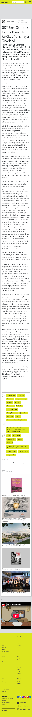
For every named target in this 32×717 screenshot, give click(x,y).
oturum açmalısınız (23, 463)
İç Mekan (19, 659)
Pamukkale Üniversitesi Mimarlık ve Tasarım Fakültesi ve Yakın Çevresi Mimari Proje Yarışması (16, 429)
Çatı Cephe (4, 683)
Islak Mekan (4, 687)
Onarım (18, 669)
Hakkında (4, 700)
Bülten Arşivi (4, 710)
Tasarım (3, 649)
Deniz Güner (19, 406)
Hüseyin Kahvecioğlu (21, 399)
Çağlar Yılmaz (23, 413)
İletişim (3, 706)
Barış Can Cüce (22, 420)
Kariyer (19, 683)
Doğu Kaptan (10, 406)
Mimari (18, 665)
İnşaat (3, 643)
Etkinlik (19, 637)
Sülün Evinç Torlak (23, 451)
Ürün (3, 678)
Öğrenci (3, 661)
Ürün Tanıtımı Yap (25, 709)
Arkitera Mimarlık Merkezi (7, 698)
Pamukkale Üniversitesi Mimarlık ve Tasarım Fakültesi (16, 447)
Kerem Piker (21, 395)
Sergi (18, 643)
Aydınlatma (4, 681)
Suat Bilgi (18, 416)
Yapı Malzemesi (5, 651)
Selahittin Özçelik (11, 451)
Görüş (18, 681)
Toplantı (19, 645)
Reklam (3, 704)
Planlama (19, 673)
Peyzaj (18, 671)
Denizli (8, 435)
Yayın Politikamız (6, 702)
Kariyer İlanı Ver (24, 706)
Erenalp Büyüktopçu (12, 413)
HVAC (3, 685)
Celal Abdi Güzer (11, 395)
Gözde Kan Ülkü (11, 439)
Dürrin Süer (18, 402)
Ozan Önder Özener (12, 409)
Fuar (18, 641)
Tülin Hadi (9, 402)
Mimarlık (4, 647)
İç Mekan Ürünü (5, 689)
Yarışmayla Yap (11, 455)
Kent (3, 645)
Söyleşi (19, 678)
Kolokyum (10, 442)
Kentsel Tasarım (21, 661)
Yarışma (4, 656)
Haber (3, 637)
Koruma (19, 663)
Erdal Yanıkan (16, 435)
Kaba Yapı (4, 691)
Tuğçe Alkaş (10, 416)
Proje (18, 656)
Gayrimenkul (4, 641)
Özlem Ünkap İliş (11, 420)
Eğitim (18, 639)
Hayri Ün (20, 439)
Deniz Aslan (10, 399)
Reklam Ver (23, 702)
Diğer (18, 647)
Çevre (3, 639)
